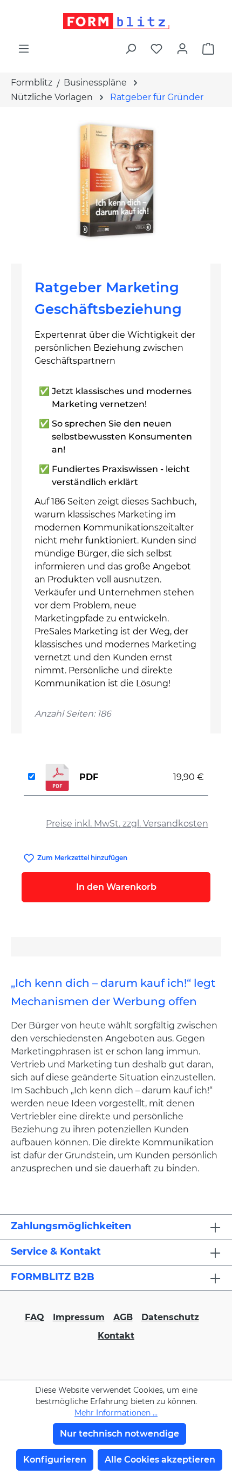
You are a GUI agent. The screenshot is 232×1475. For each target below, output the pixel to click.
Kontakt (116, 1335)
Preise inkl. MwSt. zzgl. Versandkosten (127, 823)
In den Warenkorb (116, 887)
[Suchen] (131, 49)
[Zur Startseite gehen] (116, 21)
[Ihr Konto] (182, 49)
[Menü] (24, 49)
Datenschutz (170, 1317)
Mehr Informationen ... (116, 1413)
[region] (116, 181)
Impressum (79, 1317)
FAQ (34, 1317)
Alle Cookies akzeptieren (160, 1459)
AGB (123, 1317)
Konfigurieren (54, 1459)
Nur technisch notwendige (119, 1433)
